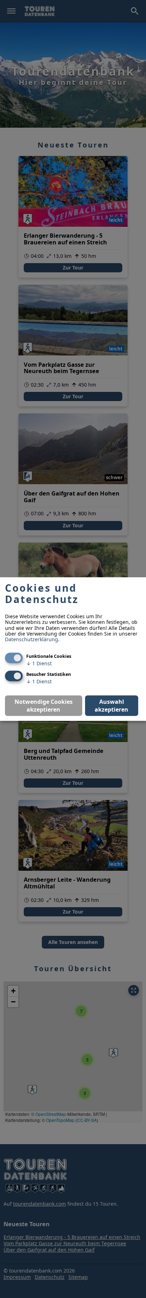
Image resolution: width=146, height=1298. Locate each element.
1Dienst (39, 663)
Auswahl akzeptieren (111, 705)
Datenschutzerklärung (31, 639)
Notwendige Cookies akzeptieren (44, 705)
